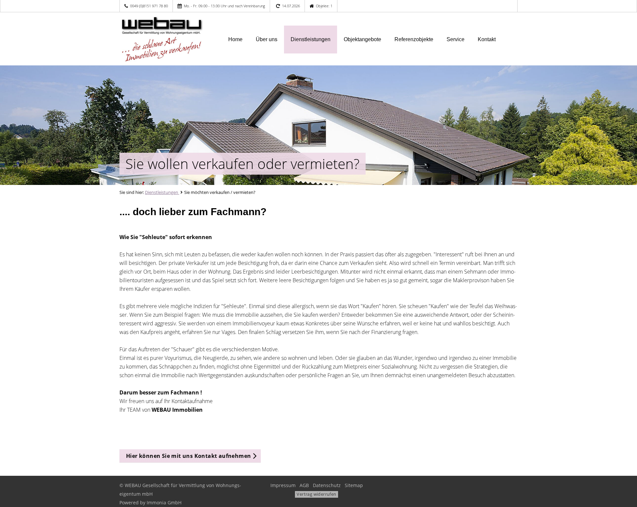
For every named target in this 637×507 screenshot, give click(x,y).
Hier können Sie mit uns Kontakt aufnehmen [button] (188, 456)
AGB (304, 485)
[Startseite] (165, 39)
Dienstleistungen (310, 39)
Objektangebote (362, 39)
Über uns (266, 39)
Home (235, 39)
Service (455, 39)
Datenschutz (327, 485)
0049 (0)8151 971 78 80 (149, 5)
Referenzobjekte (413, 39)
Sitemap (354, 485)
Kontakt (487, 39)
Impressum (283, 485)
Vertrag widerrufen (316, 494)
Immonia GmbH (164, 502)
